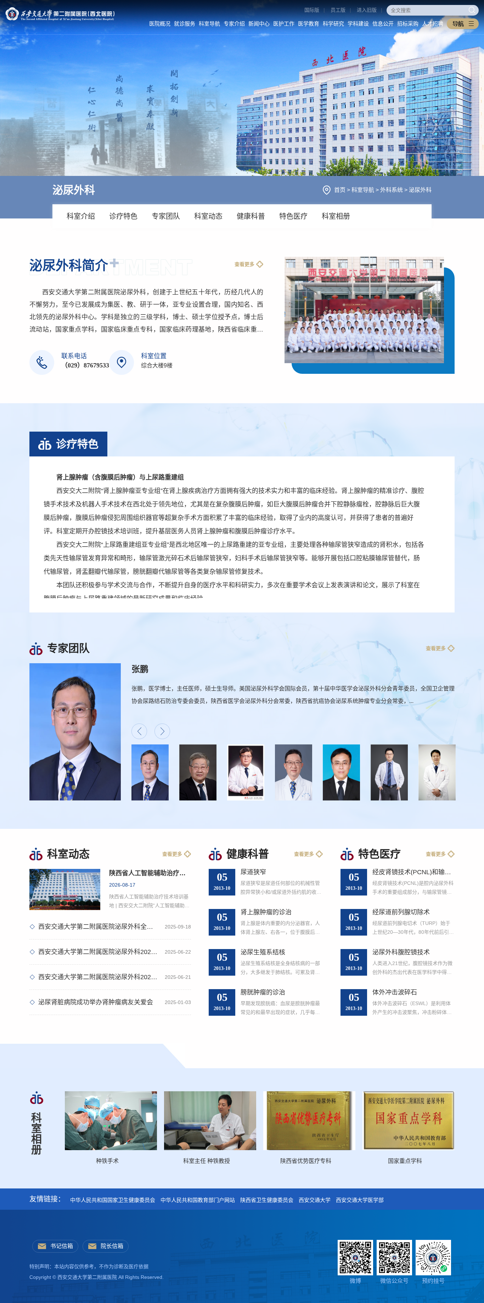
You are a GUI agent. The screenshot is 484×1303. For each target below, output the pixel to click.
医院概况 (159, 24)
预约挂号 (433, 1281)
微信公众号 (394, 1281)
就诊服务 (184, 24)
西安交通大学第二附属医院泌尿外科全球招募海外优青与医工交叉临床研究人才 (114, 926)
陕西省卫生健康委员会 (266, 1200)
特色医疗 (293, 216)
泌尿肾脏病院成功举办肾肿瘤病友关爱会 (114, 1002)
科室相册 (336, 216)
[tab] (68, 444)
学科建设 (358, 24)
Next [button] (162, 731)
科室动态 (208, 216)
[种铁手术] (111, 1120)
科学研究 (333, 24)
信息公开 (383, 24)
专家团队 (166, 216)
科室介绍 (81, 216)
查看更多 (244, 264)
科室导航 (209, 24)
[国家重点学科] (408, 1120)
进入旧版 (367, 10)
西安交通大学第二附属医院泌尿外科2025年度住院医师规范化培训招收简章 (114, 977)
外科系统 (392, 190)
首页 (340, 190)
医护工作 (283, 24)
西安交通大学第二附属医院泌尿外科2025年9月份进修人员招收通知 (114, 951)
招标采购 (407, 24)
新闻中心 (259, 24)
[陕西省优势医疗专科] (309, 1120)
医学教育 (308, 24)
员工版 (338, 10)
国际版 (311, 10)
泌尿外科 (420, 190)
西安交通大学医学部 (360, 1200)
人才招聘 (432, 24)
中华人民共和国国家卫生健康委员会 (112, 1200)
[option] (242, 731)
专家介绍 (234, 24)
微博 (355, 1281)
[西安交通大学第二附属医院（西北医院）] (59, 10)
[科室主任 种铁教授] (210, 1120)
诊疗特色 (123, 216)
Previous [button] (139, 731)
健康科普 (251, 216)
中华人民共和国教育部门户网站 (198, 1200)
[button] (463, 23)
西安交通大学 (315, 1200)
